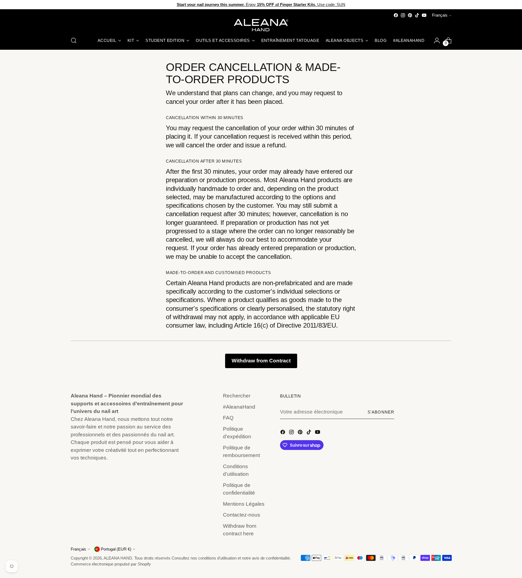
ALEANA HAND (118, 558)
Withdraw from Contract (261, 360)
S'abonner (381, 412)
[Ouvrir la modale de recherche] (73, 40)
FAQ (228, 418)
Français (440, 15)
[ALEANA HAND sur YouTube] (424, 15)
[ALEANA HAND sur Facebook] (395, 15)
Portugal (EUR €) (116, 549)
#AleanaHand (239, 407)
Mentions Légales (244, 504)
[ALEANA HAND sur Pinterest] (410, 15)
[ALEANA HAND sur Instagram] (402, 15)
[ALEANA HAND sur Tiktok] (417, 15)
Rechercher (236, 396)
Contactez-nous (241, 515)
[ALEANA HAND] (261, 25)
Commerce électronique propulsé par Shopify (111, 564)
